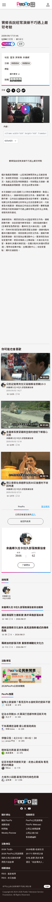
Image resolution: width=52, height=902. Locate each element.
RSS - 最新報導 (9, 873)
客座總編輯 (31, 837)
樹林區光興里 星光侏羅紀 (15, 749)
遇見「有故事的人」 (35, 861)
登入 (34, 514)
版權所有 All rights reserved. (16, 79)
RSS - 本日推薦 (9, 877)
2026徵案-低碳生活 (35, 849)
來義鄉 (26, 57)
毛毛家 (8, 705)
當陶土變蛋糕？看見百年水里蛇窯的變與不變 (26, 702)
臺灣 (12, 57)
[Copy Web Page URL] (23, 90)
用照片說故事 (8, 861)
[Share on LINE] (18, 90)
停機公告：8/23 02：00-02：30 (19, 738)
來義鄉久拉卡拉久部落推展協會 (19, 387)
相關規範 (6, 824)
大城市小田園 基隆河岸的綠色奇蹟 (20, 776)
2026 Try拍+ (7, 849)
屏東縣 (18, 57)
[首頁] (26, 4)
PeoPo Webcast (33, 824)
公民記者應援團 (33, 828)
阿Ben (8, 768)
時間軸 (5, 828)
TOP (47, 886)
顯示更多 (14, 74)
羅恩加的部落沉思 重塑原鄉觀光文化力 (23, 643)
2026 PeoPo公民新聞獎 (12, 853)
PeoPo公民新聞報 (34, 820)
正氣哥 (8, 780)
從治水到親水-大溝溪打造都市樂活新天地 (24, 714)
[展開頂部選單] (47, 4)
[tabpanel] (25, 514)
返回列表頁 (25, 521)
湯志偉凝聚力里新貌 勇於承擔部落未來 (23, 615)
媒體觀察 (15, 63)
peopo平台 (10, 741)
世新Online (10, 729)
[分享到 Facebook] (8, 90)
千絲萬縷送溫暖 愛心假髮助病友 (19, 726)
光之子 (8, 717)
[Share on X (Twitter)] (13, 90)
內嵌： (7, 126)
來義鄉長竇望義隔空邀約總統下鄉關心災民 (27, 433)
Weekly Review (9, 832)
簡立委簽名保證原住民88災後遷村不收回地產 (27, 484)
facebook (21, 808)
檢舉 (21, 44)
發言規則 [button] (45, 506)
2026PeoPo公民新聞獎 (13, 685)
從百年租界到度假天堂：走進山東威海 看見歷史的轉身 (25, 763)
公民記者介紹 (32, 832)
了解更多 (26, 565)
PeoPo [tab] (21, 506)
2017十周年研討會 (34, 853)
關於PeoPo (7, 820)
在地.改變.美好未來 (35, 857)
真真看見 (9, 753)
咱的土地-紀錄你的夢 (11, 857)
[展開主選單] (4, 4)
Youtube (29, 808)
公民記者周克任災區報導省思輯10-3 (26, 384)
